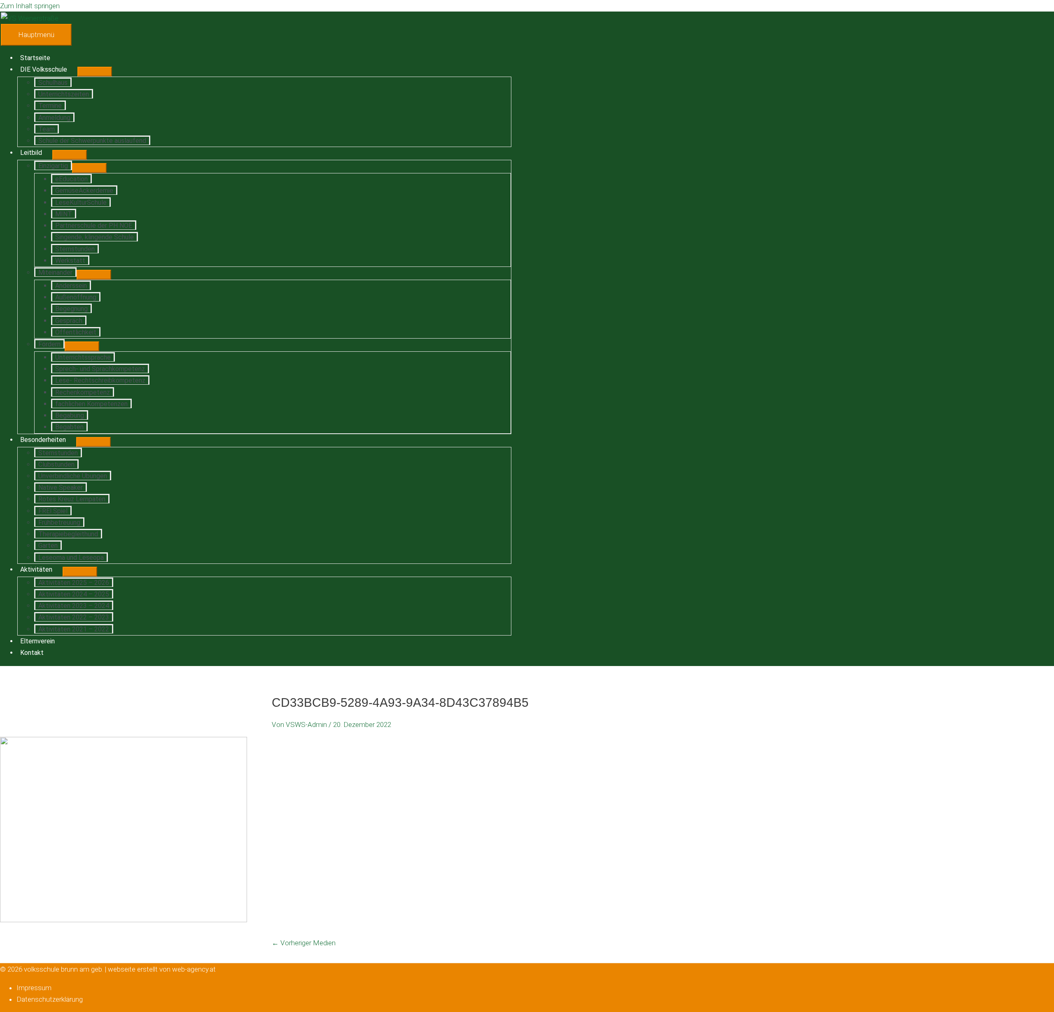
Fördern (49, 344)
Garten (48, 545)
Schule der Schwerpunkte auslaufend (92, 141)
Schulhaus (53, 82)
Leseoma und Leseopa (71, 557)
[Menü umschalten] (94, 72)
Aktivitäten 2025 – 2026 (73, 583)
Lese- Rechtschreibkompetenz (100, 380)
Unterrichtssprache (83, 357)
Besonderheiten (43, 440)
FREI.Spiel (53, 511)
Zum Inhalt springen (30, 6)
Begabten (69, 427)
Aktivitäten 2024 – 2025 (73, 594)
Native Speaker (60, 487)
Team (46, 129)
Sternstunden (75, 249)
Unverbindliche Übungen (72, 476)
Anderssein (71, 286)
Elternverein (37, 641)
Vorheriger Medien (304, 943)
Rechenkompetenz (82, 392)
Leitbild (31, 153)
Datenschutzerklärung (49, 999)
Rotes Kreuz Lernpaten (71, 499)
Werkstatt (70, 260)
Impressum (33, 988)
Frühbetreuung (59, 522)
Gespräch (68, 321)
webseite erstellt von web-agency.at (162, 969)
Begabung (69, 415)
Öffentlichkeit (75, 332)
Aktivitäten (36, 569)
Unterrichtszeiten (63, 94)
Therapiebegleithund (68, 534)
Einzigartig (53, 166)
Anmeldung (54, 118)
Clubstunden (56, 464)
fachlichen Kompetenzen (91, 404)
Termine (50, 106)
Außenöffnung (75, 297)
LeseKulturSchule (81, 202)
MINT (63, 214)
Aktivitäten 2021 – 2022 (73, 629)
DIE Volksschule (43, 69)
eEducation (71, 179)
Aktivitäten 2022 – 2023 (73, 617)
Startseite (35, 58)
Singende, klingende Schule (94, 237)
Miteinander (55, 272)
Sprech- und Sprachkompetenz (100, 369)
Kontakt (32, 653)
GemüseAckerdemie (84, 190)
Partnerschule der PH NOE (93, 225)
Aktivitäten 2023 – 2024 (73, 606)
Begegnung (71, 309)
